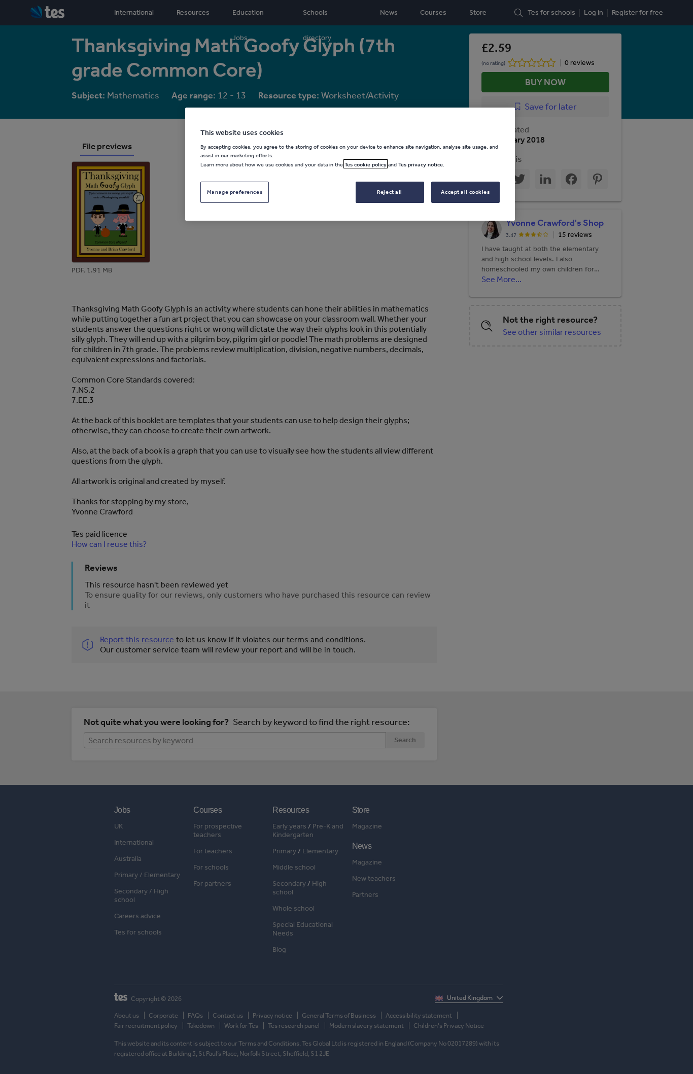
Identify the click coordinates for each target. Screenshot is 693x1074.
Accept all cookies (465, 191)
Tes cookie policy (365, 163)
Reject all (389, 191)
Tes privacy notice (420, 163)
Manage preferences (234, 191)
